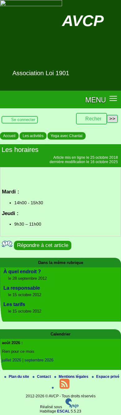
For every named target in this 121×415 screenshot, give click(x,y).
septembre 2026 (39, 360)
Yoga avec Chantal (67, 136)
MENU (95, 99)
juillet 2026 (11, 360)
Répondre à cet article (42, 245)
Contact (44, 376)
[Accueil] (31, 5)
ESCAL (63, 411)
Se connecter (23, 119)
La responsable (21, 288)
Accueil (9, 136)
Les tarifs (14, 304)
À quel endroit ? (22, 271)
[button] (113, 98)
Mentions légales (74, 376)
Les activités (33, 136)
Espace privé (107, 376)
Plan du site (19, 376)
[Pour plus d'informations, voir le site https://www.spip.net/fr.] (72, 407)
